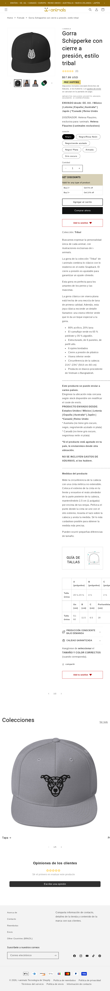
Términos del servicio (32, 984)
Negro (68, 137)
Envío (10, 932)
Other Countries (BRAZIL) (20, 938)
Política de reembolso (64, 980)
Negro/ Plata (71, 150)
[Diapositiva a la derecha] (52, 83)
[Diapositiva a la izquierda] (10, 83)
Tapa (5, 837)
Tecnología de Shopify (39, 980)
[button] (6, 9)
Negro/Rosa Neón (88, 137)
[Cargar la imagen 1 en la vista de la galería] (17, 83)
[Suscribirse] (55, 955)
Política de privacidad (90, 980)
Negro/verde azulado (76, 143)
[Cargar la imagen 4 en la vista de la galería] (44, 83)
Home (10, 18)
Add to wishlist (80, 223)
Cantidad (66, 162)
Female (20, 18)
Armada (90, 150)
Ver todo (104, 722)
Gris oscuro (71, 156)
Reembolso (12, 925)
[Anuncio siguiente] (104, 3)
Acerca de (12, 912)
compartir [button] (70, 664)
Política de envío (55, 984)
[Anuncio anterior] (5, 3)
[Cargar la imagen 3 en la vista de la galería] (35, 83)
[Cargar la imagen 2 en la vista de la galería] (26, 83)
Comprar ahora (82, 210)
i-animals (22, 980)
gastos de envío (94, 89)
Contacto (11, 919)
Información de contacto (79, 984)
